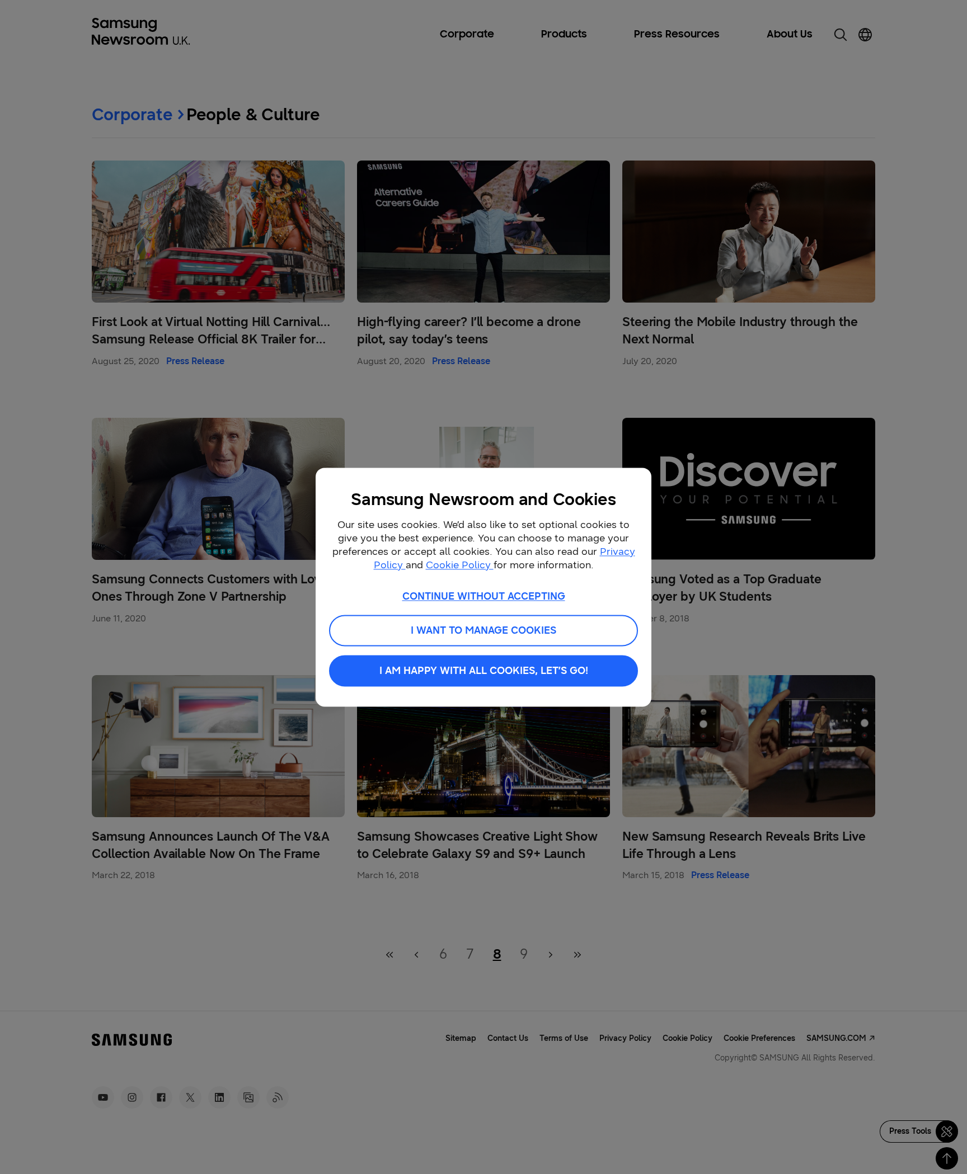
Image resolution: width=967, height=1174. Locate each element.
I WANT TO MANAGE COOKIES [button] (483, 630)
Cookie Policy (460, 565)
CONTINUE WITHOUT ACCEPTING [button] (483, 596)
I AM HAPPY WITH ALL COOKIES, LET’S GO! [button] (483, 670)
